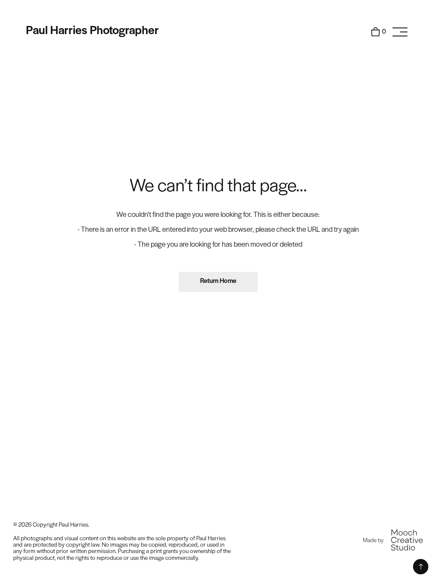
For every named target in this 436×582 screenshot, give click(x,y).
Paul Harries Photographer (92, 31)
